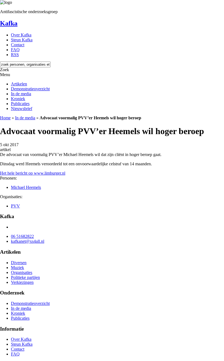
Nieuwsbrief (21, 108)
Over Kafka (21, 35)
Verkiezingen (22, 282)
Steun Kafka (22, 39)
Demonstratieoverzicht (30, 88)
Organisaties (21, 272)
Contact (17, 44)
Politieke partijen (25, 277)
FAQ (15, 49)
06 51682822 (22, 236)
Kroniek (18, 98)
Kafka (8, 23)
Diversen (18, 262)
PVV (15, 206)
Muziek (17, 267)
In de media (21, 93)
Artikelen (19, 84)
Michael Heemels (26, 187)
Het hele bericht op (32, 173)
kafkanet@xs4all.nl (27, 241)
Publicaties (20, 103)
